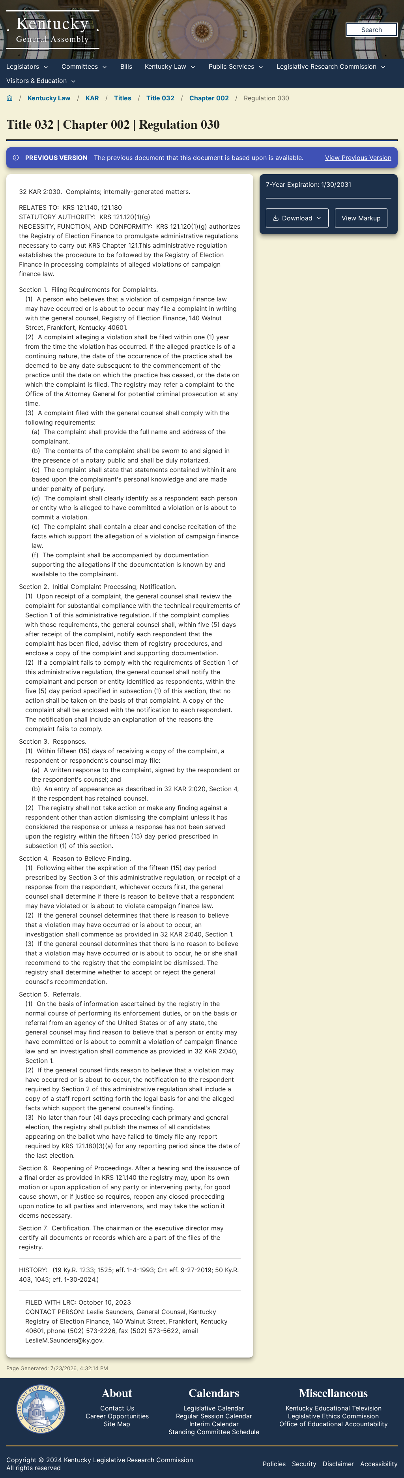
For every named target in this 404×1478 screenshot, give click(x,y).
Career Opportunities (117, 1416)
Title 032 (160, 98)
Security (304, 1464)
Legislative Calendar (213, 1408)
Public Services (232, 66)
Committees (81, 66)
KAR (92, 98)
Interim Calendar (214, 1424)
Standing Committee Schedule (213, 1432)
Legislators (23, 66)
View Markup (361, 218)
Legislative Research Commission (327, 66)
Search (371, 30)
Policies (274, 1464)
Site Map (117, 1424)
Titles (122, 98)
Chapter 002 (209, 98)
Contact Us (117, 1408)
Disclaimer (338, 1464)
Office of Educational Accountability (333, 1424)
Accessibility (379, 1464)
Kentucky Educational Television (334, 1408)
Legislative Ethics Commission (333, 1416)
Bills (126, 66)
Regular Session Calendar (214, 1416)
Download (297, 218)
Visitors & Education (37, 81)
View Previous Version (358, 158)
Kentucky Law (166, 66)
